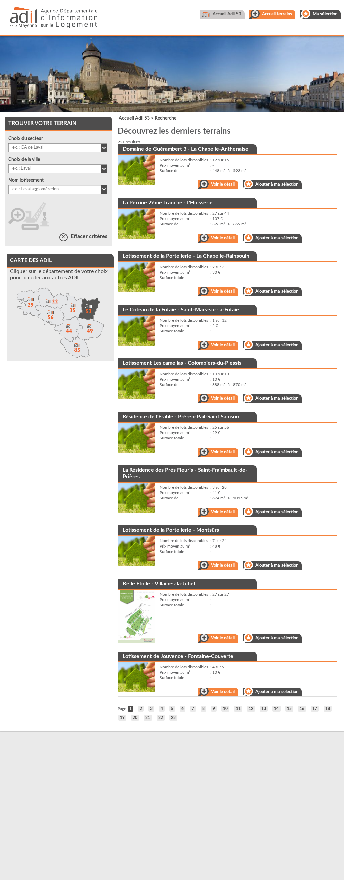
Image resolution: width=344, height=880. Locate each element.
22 (160, 718)
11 (238, 709)
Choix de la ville (24, 159)
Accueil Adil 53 (227, 14)
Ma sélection (325, 14)
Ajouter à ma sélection (276, 184)
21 (147, 718)
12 (251, 709)
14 (276, 709)
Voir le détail (223, 184)
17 (314, 709)
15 (289, 709)
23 (173, 718)
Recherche (165, 118)
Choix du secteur (25, 138)
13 (263, 709)
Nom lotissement (26, 180)
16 (302, 709)
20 (135, 718)
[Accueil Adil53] (48, 19)
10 (225, 709)
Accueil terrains (277, 14)
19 (122, 718)
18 (327, 709)
